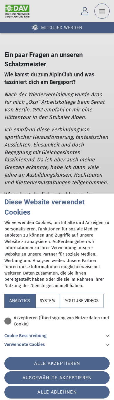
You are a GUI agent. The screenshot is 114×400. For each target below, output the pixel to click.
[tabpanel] (57, 330)
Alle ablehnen (57, 392)
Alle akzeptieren (57, 363)
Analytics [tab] (19, 300)
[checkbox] (57, 321)
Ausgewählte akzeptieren (57, 377)
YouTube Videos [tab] (82, 300)
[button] (57, 335)
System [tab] (47, 300)
